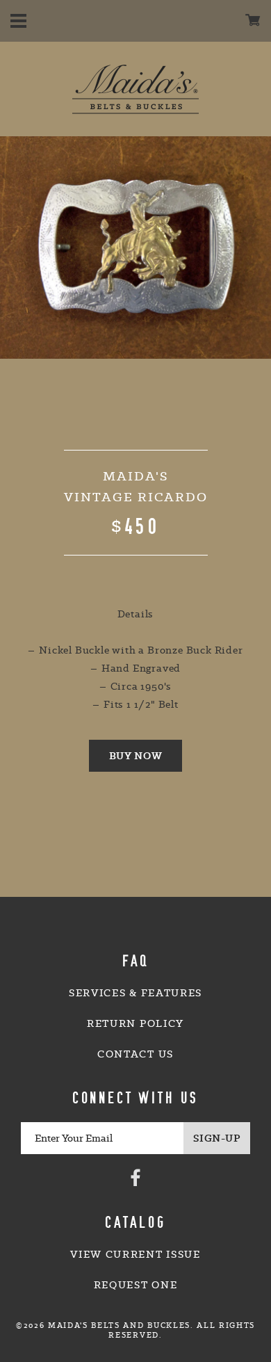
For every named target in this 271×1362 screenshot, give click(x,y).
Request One (135, 1285)
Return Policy (135, 1023)
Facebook (135, 1177)
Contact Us (135, 1054)
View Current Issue (135, 1254)
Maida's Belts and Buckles (135, 89)
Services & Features (135, 993)
